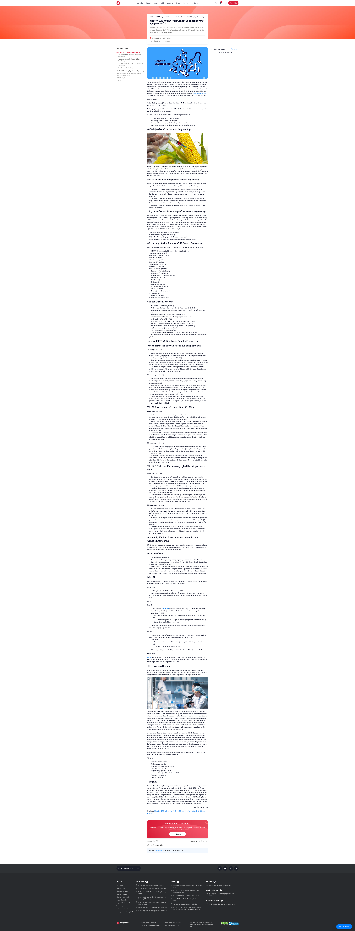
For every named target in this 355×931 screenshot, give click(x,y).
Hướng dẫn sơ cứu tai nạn (123, 909)
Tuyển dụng (119, 906)
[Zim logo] (118, 3)
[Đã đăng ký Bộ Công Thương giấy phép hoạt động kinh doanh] (234, 924)
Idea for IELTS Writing (200, 93)
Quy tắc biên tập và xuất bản (124, 903)
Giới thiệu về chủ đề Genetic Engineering (128, 52)
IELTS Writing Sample (122, 78)
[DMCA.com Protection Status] (224, 924)
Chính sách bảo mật (122, 888)
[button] (216, 3)
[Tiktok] (231, 868)
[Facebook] (219, 868)
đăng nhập (158, 850)
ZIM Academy (157, 38)
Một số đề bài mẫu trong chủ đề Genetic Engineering (129, 55)
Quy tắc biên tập (156, 41)
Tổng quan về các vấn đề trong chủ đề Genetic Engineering (129, 60)
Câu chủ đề (165, 609)
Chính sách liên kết (121, 894)
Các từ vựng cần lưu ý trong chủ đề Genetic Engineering (130, 64)
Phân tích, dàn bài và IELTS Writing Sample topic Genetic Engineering (128, 74)
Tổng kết (118, 80)
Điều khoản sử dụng (122, 891)
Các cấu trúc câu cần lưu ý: (125, 68)
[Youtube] (225, 868)
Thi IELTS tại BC (120, 885)
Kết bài (149, 657)
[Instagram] (236, 868)
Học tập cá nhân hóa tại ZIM (124, 912)
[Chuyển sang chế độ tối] (225, 3)
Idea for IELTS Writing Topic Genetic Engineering (130, 71)
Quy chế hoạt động (121, 900)
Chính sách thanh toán (123, 897)
